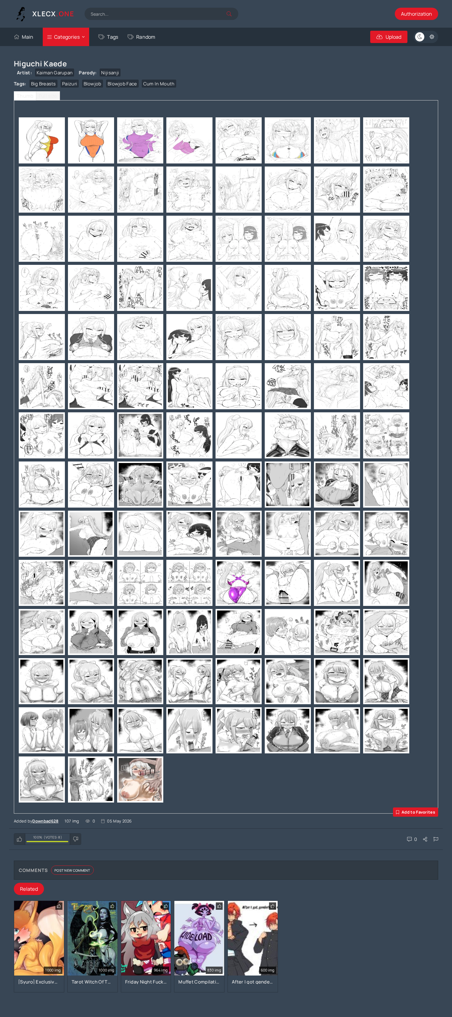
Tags (112, 36)
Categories (67, 36)
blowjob (92, 83)
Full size (48, 95)
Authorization (416, 13)
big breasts (43, 83)
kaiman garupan (55, 72)
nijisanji (110, 72)
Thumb (25, 95)
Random (146, 36)
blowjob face (122, 83)
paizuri (69, 83)
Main (27, 36)
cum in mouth (159, 83)
